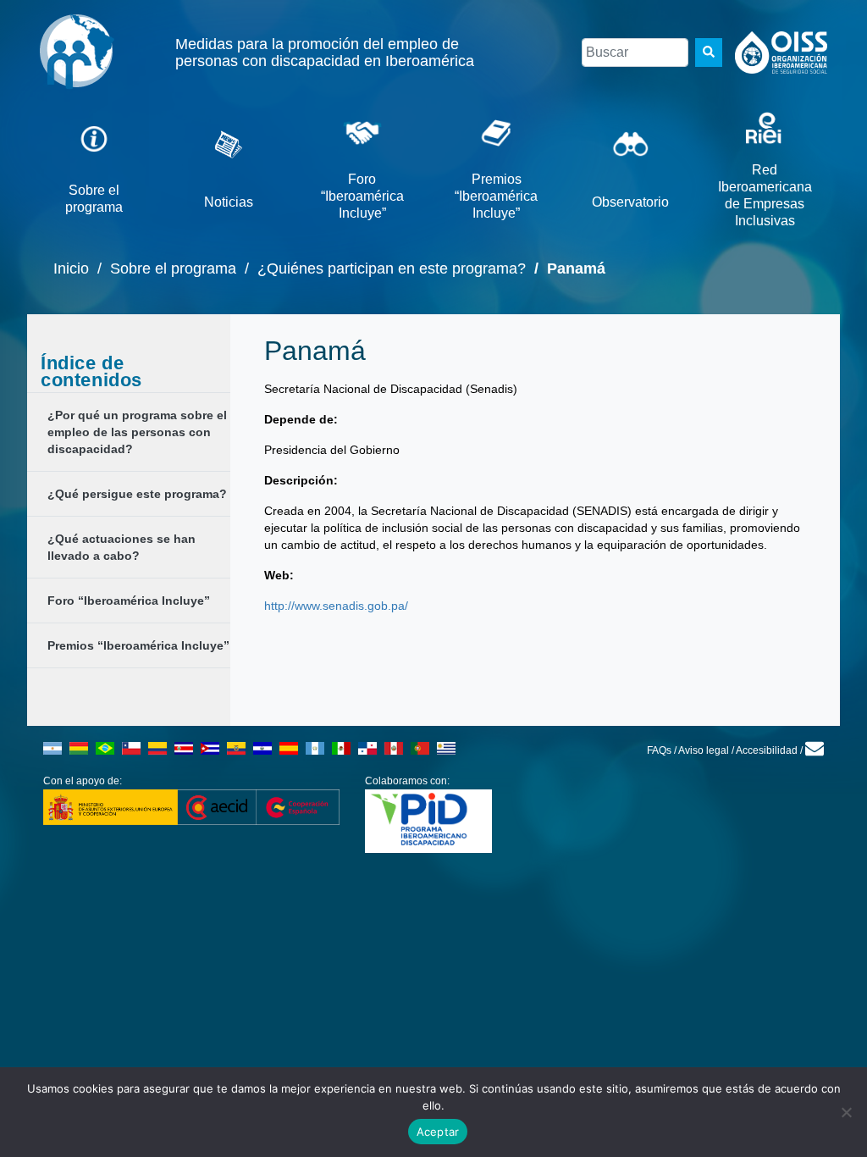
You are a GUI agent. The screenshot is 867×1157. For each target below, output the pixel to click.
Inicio (71, 268)
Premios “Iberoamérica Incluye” (496, 196)
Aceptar (438, 1131)
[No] (845, 1112)
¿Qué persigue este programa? (137, 494)
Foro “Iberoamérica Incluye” (362, 196)
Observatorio (630, 202)
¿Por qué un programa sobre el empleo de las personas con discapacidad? (137, 432)
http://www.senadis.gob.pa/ (336, 605)
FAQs (659, 750)
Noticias (228, 202)
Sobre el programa (94, 198)
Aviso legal (703, 750)
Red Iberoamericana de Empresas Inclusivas (765, 195)
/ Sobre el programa (162, 268)
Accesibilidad (767, 750)
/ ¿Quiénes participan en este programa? (381, 268)
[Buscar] (708, 52)
